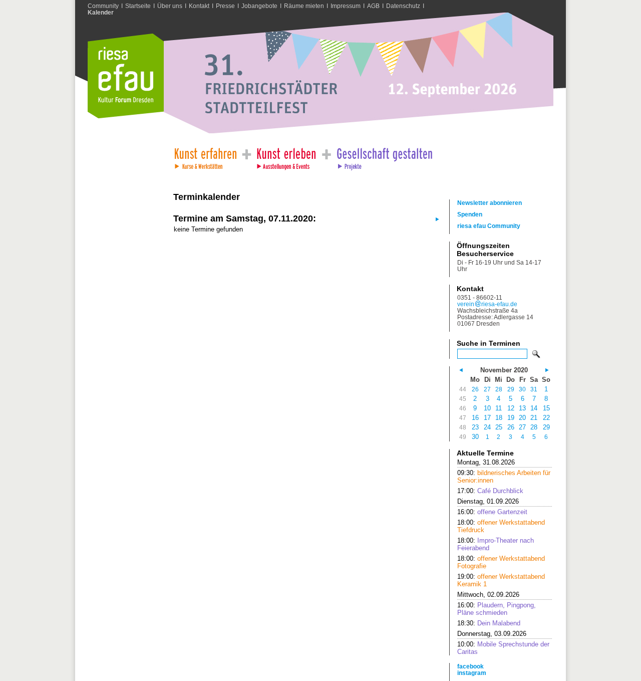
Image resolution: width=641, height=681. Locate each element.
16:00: (492, 512)
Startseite (138, 6)
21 (533, 417)
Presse (225, 6)
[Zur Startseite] (126, 116)
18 (498, 417)
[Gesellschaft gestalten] (384, 156)
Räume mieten (304, 6)
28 (498, 389)
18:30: (488, 623)
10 (487, 408)
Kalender (101, 12)
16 (475, 417)
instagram (471, 672)
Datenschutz (403, 6)
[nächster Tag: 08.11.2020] (436, 218)
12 (510, 408)
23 (475, 427)
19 (510, 417)
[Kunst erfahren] (205, 156)
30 (522, 389)
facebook (470, 666)
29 (510, 389)
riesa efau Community (488, 225)
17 (487, 417)
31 (533, 389)
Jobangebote (259, 6)
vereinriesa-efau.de (487, 304)
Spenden (469, 214)
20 (522, 417)
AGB (373, 6)
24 (487, 427)
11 (498, 408)
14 (533, 408)
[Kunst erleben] (286, 156)
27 (487, 389)
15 (546, 408)
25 (498, 427)
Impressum (346, 6)
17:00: (490, 491)
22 (546, 417)
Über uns (169, 6)
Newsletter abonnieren (489, 202)
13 (522, 408)
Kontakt (199, 6)
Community (103, 6)
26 (475, 389)
